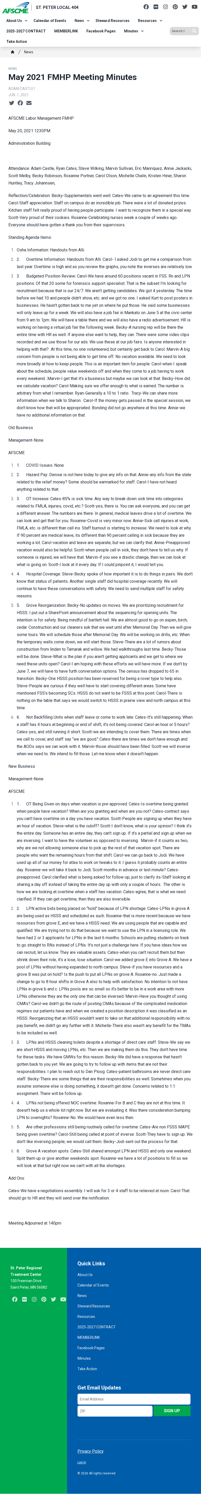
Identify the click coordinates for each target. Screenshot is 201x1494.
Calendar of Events (50, 21)
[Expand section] (26, 21)
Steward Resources (113, 21)
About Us (14, 21)
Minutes (131, 31)
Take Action (16, 41)
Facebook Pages (101, 31)
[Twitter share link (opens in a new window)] (11, 103)
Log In (81, 1462)
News (79, 21)
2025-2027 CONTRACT (26, 31)
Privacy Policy (90, 1451)
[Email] (29, 103)
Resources (147, 21)
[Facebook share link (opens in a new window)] (20, 103)
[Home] (12, 52)
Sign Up (172, 1410)
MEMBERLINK (66, 31)
